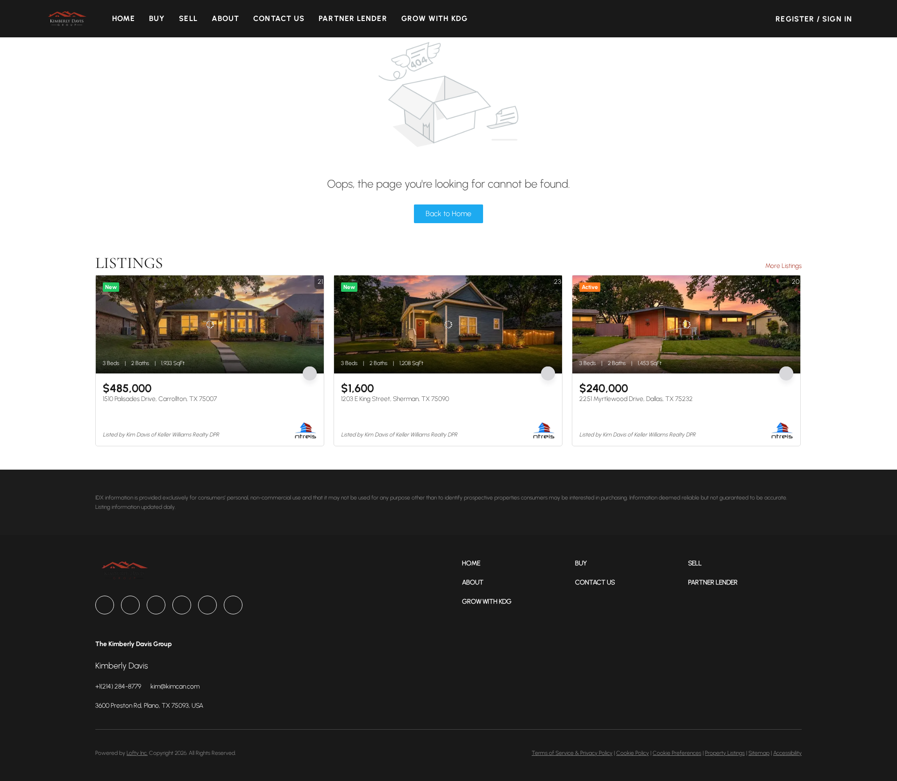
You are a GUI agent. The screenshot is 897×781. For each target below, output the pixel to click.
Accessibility (787, 753)
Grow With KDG (434, 18)
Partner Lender (353, 18)
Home (123, 18)
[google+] (233, 605)
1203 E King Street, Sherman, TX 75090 (395, 399)
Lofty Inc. (137, 753)
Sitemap (758, 753)
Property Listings (725, 753)
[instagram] (181, 605)
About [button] (226, 18)
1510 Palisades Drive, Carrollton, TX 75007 (160, 399)
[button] (67, 18)
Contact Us (279, 18)
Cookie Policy (632, 753)
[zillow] (156, 605)
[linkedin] (130, 605)
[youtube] (207, 605)
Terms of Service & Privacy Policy (572, 753)
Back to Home (448, 213)
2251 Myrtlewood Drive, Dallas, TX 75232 (636, 399)
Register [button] (795, 18)
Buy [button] (157, 18)
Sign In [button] (837, 18)
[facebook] (104, 605)
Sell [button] (188, 18)
